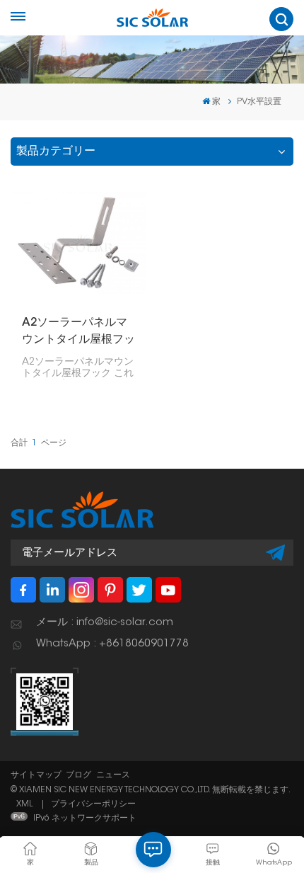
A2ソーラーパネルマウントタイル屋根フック (78, 332)
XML (24, 804)
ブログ (78, 775)
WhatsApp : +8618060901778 (112, 644)
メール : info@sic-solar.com (104, 622)
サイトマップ (36, 775)
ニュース (113, 775)
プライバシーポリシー (93, 804)
